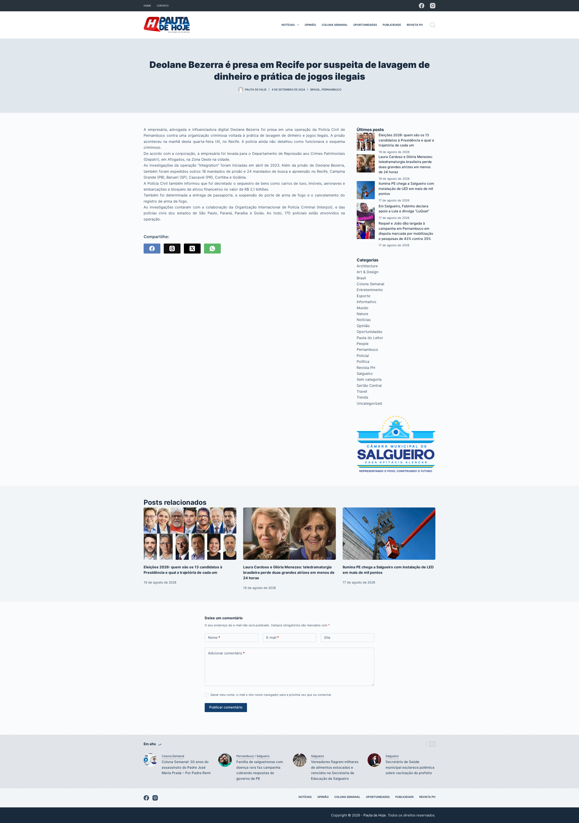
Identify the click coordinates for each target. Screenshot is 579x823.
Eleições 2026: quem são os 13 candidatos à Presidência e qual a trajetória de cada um (406, 140)
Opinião (310, 24)
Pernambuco (331, 89)
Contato (162, 5)
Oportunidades (365, 24)
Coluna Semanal (335, 24)
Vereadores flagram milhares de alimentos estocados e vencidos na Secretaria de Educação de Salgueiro (334, 770)
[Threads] (172, 249)
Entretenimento (370, 289)
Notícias (288, 24)
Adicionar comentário (226, 653)
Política (363, 361)
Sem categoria (369, 379)
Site (327, 637)
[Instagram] (432, 5)
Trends (362, 397)
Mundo (362, 308)
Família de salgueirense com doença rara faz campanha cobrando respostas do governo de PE (259, 770)
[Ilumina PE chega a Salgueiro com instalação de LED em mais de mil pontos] (366, 190)
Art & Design (367, 272)
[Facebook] (421, 5)
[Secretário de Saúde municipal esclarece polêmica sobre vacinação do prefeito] (374, 760)
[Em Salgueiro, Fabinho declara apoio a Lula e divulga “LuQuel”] (366, 212)
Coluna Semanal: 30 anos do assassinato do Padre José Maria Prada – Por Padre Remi (186, 767)
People (362, 343)
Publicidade (392, 24)
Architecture (367, 266)
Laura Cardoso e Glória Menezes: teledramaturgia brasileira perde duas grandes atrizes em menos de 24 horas (289, 572)
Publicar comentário (225, 707)
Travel (362, 391)
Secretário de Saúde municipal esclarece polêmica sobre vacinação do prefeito (410, 767)
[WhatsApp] (212, 249)
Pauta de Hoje (374, 815)
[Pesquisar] (432, 25)
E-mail (272, 637)
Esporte (363, 296)
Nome (214, 637)
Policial (363, 355)
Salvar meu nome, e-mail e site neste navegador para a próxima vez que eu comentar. (271, 694)
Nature (362, 313)
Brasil (315, 89)
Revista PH (415, 24)
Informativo (366, 301)
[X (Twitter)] (192, 249)
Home (147, 5)
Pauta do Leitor (370, 337)
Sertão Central (369, 385)
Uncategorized (369, 403)
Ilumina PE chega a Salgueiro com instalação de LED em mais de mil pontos (406, 188)
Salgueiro (365, 373)
